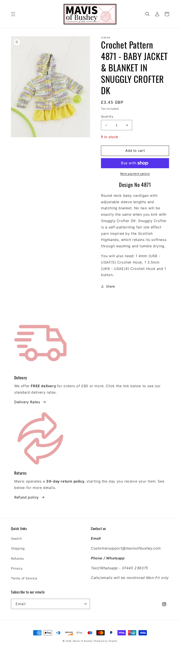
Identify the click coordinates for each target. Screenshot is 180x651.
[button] (13, 14)
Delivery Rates (27, 402)
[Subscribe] (85, 604)
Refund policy (26, 497)
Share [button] (110, 286)
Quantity (107, 116)
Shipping (18, 548)
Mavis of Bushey (83, 641)
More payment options (135, 173)
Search (16, 538)
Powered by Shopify (106, 641)
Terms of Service (24, 578)
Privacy (17, 568)
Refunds (17, 558)
